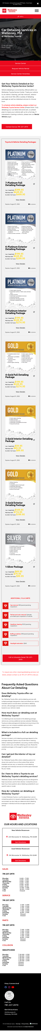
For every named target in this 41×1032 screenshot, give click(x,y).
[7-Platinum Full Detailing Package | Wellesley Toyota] (20, 179)
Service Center (20, 63)
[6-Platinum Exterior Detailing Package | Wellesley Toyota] (20, 243)
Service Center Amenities (20, 73)
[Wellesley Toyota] (13, 10)
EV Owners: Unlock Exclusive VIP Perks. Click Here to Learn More (17, 3)
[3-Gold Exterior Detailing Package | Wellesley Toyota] (20, 499)
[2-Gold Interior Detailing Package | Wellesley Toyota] (20, 435)
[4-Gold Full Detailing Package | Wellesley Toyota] (20, 371)
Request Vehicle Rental (20, 68)
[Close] (38, 3)
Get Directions (20, 842)
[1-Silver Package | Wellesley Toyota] (20, 563)
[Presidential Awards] (20, 995)
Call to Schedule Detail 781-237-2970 (20, 658)
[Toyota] (4, 11)
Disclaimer (33, 204)
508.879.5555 (8, 949)
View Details (20, 200)
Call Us (21, 16)
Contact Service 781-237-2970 (17, 126)
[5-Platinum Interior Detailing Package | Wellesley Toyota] (20, 307)
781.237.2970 (26, 674)
